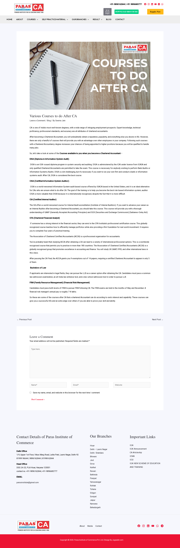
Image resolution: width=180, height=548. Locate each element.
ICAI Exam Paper (107, 11)
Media (90, 526)
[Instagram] (149, 4)
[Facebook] (145, 4)
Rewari (93, 471)
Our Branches (79, 19)
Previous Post (24, 319)
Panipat (93, 478)
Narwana (93, 504)
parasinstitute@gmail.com (28, 482)
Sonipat (93, 496)
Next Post (157, 319)
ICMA (132, 456)
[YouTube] (155, 4)
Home (9, 19)
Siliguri (93, 493)
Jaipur (92, 500)
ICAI (131, 445)
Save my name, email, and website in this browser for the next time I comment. (66, 393)
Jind (92, 460)
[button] (155, 11)
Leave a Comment (37, 120)
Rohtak (93, 486)
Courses (31, 19)
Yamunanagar (95, 482)
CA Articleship (136, 452)
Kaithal (93, 467)
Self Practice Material (54, 19)
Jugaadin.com (117, 540)
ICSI (131, 460)
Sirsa (92, 464)
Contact (120, 19)
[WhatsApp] (162, 4)
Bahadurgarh (95, 507)
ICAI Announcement (138, 449)
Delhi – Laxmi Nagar (98, 449)
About (19, 19)
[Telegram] (159, 4)
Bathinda (93, 474)
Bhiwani (93, 456)
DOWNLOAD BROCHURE (126, 11)
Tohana (93, 489)
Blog (108, 19)
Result (96, 19)
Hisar (92, 445)
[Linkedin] (152, 4)
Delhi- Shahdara (96, 453)
